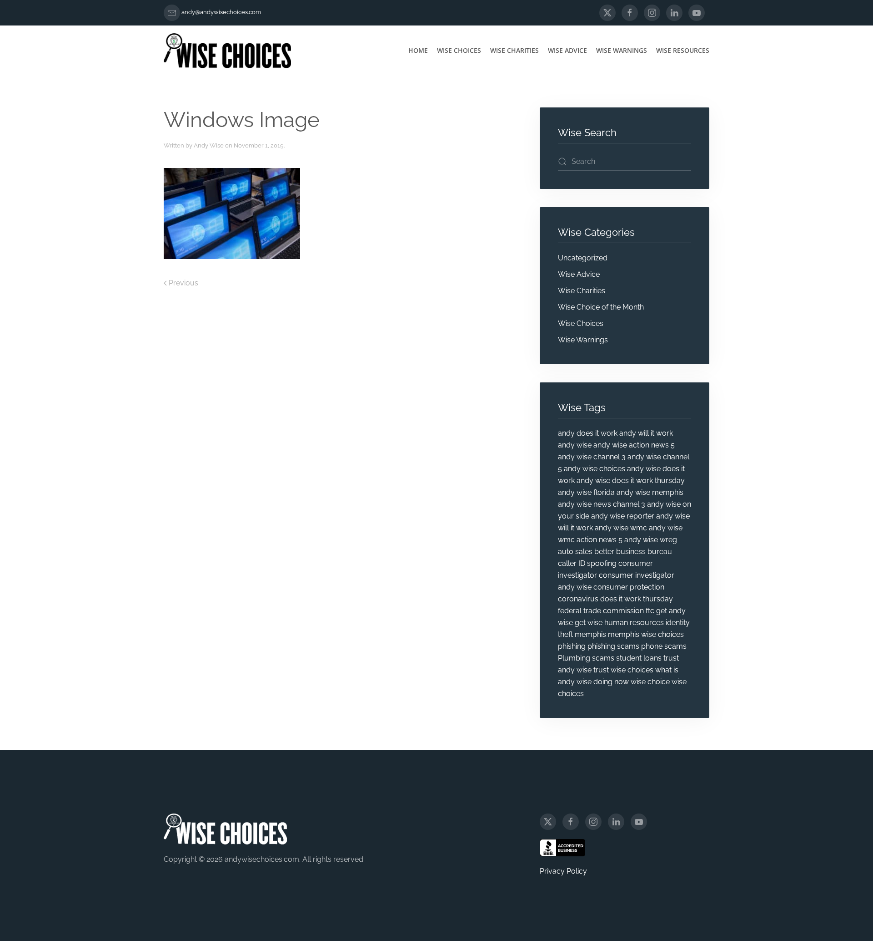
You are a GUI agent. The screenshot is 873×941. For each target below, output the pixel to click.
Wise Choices (459, 50)
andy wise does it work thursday (631, 480)
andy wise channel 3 (592, 457)
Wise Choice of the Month (601, 307)
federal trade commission (601, 610)
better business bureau (633, 551)
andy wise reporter (622, 516)
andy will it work (646, 433)
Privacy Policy (563, 871)
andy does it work (587, 433)
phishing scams (613, 646)
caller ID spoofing (587, 563)
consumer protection (628, 587)
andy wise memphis (650, 492)
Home (418, 50)
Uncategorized (582, 258)
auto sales (575, 551)
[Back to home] (227, 50)
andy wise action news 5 (634, 445)
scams (603, 658)
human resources (634, 622)
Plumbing (574, 658)
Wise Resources (682, 50)
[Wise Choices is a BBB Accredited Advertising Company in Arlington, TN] (562, 847)
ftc (650, 610)
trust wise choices (623, 670)
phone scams (664, 646)
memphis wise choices (646, 634)
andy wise (575, 445)
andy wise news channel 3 (601, 504)
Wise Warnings (621, 50)
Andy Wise (209, 145)
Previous (183, 283)
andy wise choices (594, 468)
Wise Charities (514, 50)
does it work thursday (636, 599)
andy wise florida (586, 492)
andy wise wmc (621, 528)
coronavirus (578, 599)
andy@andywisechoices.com (221, 12)
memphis (590, 634)
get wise (588, 622)
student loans (639, 658)
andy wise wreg (650, 539)
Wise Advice (567, 50)
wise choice (650, 681)
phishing (572, 646)
